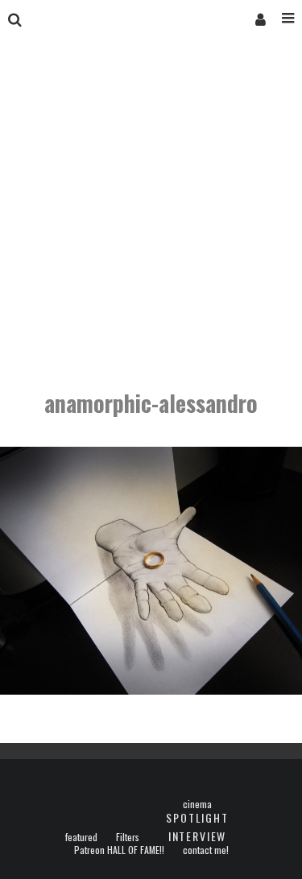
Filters (127, 837)
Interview (197, 835)
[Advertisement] (151, 216)
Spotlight (197, 817)
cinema (197, 804)
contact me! (206, 850)
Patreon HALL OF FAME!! (119, 850)
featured (81, 837)
